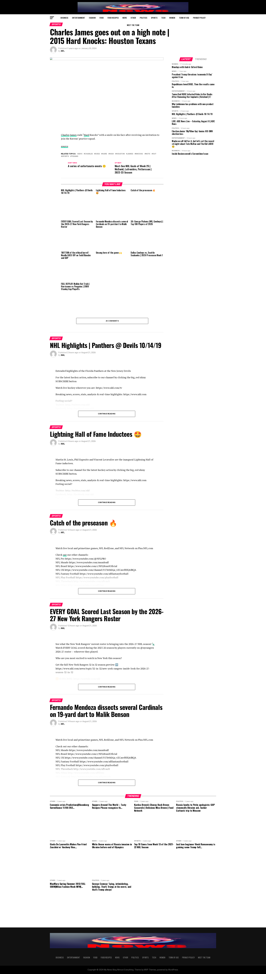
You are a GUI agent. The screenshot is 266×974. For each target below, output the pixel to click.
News (124, 17)
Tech (163, 17)
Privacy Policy (199, 17)
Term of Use (184, 17)
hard (104, 154)
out (154, 154)
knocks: (139, 154)
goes (97, 154)
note (148, 154)
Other (133, 17)
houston (120, 154)
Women (172, 17)
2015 (80, 154)
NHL (63, 355)
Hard (86, 134)
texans (74, 156)
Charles (65, 134)
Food (101, 17)
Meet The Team (133, 25)
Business (64, 17)
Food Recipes (113, 17)
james (130, 154)
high (111, 154)
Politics (143, 17)
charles (89, 154)
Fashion (92, 17)
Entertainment (78, 17)
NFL (63, 51)
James (73, 134)
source (64, 146)
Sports (154, 17)
